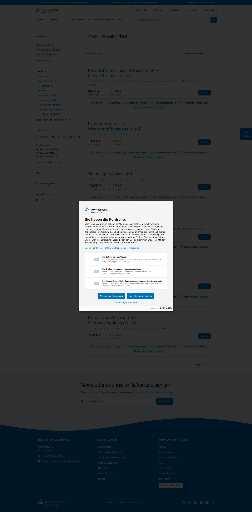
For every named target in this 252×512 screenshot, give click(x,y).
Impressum (134, 248)
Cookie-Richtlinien (93, 248)
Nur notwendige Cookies (140, 296)
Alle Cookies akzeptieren (111, 296)
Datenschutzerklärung (115, 248)
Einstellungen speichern (126, 302)
